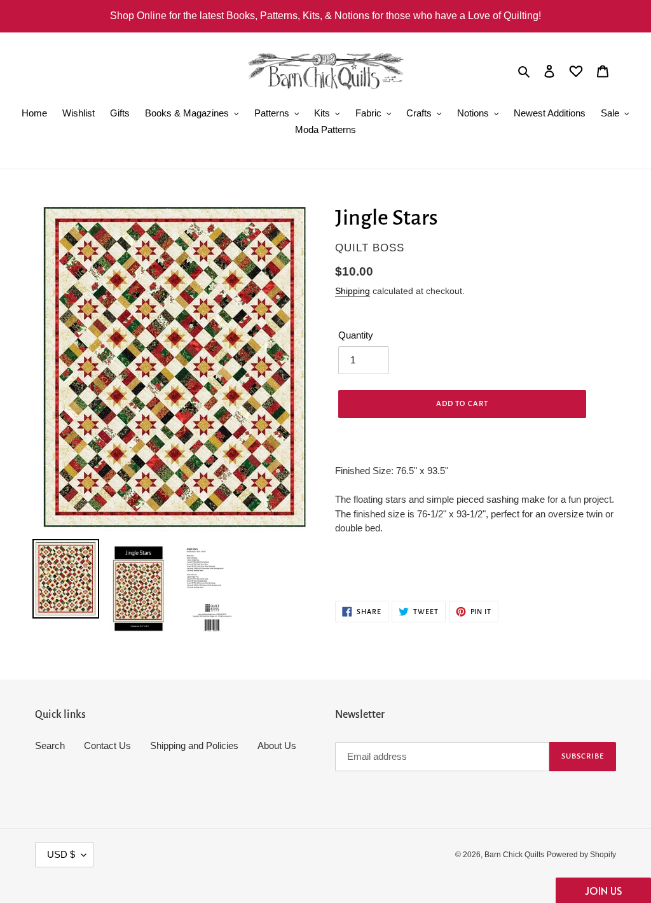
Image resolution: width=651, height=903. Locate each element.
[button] (603, 890)
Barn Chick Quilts (514, 854)
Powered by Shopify (581, 854)
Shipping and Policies (194, 745)
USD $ (61, 854)
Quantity (355, 335)
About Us (276, 745)
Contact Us (107, 745)
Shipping (352, 291)
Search (50, 745)
